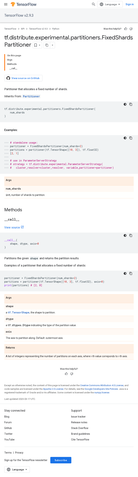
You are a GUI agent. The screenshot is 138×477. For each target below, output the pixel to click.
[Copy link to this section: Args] (15, 180)
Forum (8, 422)
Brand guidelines (80, 433)
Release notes (79, 422)
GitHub (8, 428)
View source (12, 227)
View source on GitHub (26, 78)
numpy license (101, 392)
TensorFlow (10, 28)
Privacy (19, 452)
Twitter (8, 433)
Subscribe (61, 460)
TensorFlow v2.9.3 (18, 15)
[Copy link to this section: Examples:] (21, 130)
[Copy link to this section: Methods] (25, 210)
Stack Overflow (79, 428)
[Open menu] (5, 4)
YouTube (9, 439)
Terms (8, 452)
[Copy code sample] (131, 104)
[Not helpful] (131, 29)
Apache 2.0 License (53, 389)
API (22, 28)
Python (55, 28)
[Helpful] (125, 29)
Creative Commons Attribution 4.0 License (101, 385)
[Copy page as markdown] (47, 45)
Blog (6, 416)
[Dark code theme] (125, 104)
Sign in (130, 4)
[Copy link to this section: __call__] (23, 220)
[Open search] (93, 4)
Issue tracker (78, 416)
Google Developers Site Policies (101, 389)
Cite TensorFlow (80, 439)
